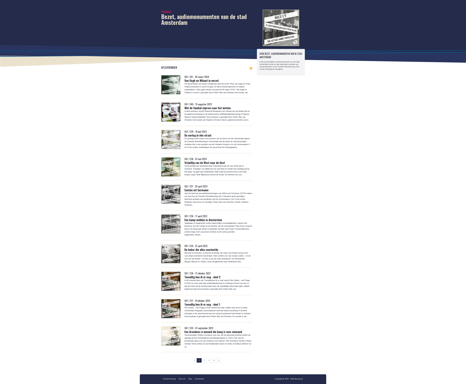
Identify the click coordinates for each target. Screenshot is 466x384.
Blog (190, 379)
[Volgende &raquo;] (218, 360)
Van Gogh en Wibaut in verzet (201, 80)
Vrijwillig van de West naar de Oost (204, 162)
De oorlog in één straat (197, 135)
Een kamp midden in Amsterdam (203, 220)
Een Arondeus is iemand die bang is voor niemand (213, 331)
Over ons (182, 379)
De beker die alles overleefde (201, 249)
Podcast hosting (169, 379)
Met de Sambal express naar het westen (207, 108)
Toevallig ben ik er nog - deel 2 (202, 277)
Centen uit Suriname (196, 190)
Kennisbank (199, 379)
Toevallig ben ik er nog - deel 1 (202, 304)
